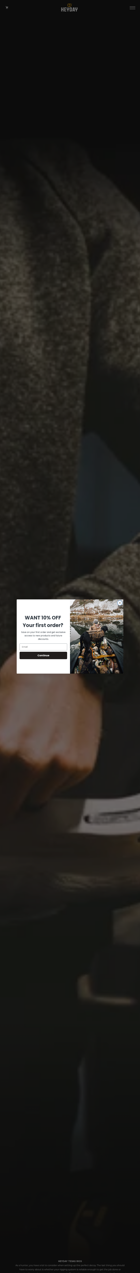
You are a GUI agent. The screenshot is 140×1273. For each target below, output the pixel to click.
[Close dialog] (119, 602)
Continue (43, 655)
